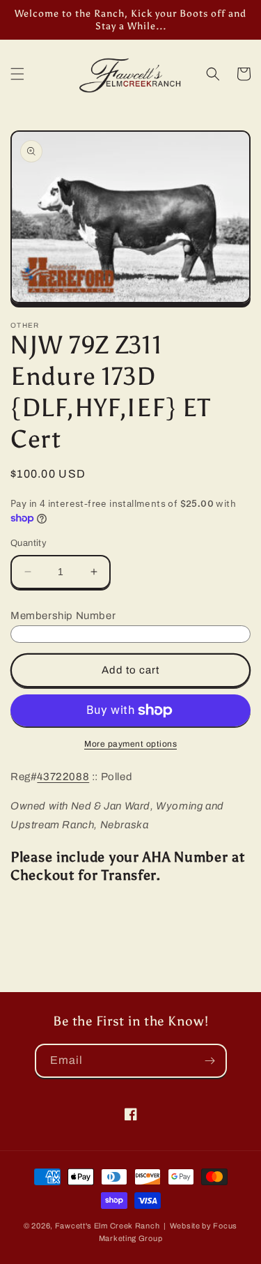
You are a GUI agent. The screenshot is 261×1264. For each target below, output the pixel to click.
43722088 (63, 776)
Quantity (28, 543)
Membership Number (63, 615)
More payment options (130, 744)
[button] (17, 74)
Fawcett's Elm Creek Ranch (107, 1225)
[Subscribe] (210, 1061)
